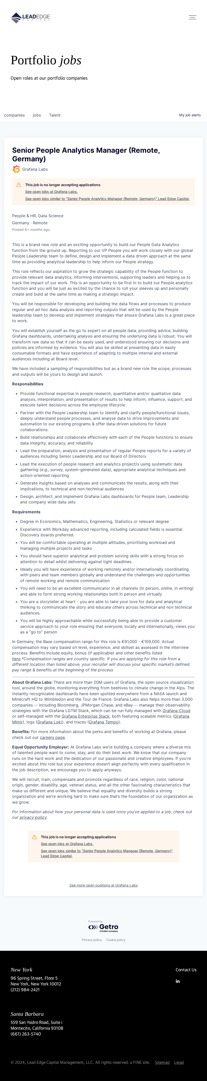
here (16, 658)
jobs (37, 115)
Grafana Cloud (176, 710)
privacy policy (33, 817)
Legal (179, 1062)
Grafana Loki (49, 721)
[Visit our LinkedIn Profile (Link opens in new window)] (186, 981)
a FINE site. (140, 1062)
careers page (52, 737)
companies (14, 115)
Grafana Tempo (103, 721)
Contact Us (186, 969)
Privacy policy (92, 940)
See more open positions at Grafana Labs (103, 885)
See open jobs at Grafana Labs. (51, 191)
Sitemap (162, 1062)
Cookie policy (115, 940)
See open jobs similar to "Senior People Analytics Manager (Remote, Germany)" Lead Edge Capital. (107, 198)
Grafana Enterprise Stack (86, 716)
